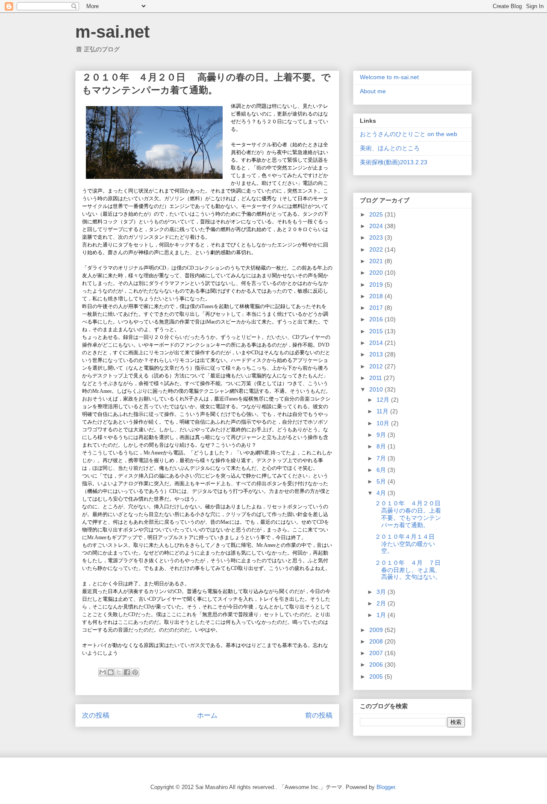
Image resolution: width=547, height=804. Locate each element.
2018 (377, 296)
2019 (377, 284)
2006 (377, 664)
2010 (377, 389)
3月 (382, 591)
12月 (383, 399)
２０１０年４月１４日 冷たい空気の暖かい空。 (408, 544)
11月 (383, 411)
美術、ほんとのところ (390, 148)
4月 (382, 493)
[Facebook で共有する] (127, 672)
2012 (377, 366)
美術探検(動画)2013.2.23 (393, 162)
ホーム (207, 715)
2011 (376, 377)
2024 (377, 226)
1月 (382, 614)
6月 (382, 469)
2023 (377, 237)
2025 (377, 214)
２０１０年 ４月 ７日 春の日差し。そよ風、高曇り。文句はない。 (408, 570)
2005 (377, 676)
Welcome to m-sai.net (389, 77)
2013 (377, 354)
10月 (383, 423)
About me (373, 91)
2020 (377, 272)
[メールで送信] (102, 672)
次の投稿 (95, 715)
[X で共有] (119, 672)
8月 (382, 446)
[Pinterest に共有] (135, 672)
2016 (377, 319)
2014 (377, 342)
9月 (382, 434)
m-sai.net (112, 31)
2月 (382, 603)
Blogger (385, 787)
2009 (377, 629)
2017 (377, 307)
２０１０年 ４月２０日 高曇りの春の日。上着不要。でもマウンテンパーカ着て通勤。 (411, 514)
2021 (377, 261)
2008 (377, 641)
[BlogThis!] (110, 672)
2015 (377, 331)
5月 (382, 481)
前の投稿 (318, 715)
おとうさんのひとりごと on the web (408, 134)
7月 (382, 458)
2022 (377, 249)
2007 (377, 653)
